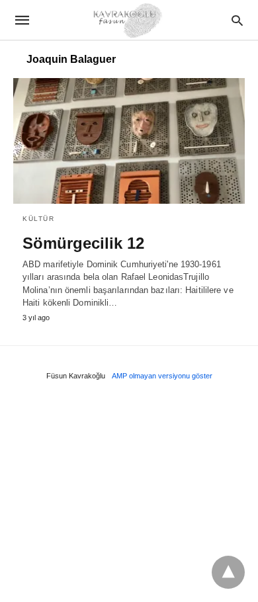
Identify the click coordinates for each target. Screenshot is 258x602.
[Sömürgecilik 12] (129, 141)
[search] (237, 20)
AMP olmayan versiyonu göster (162, 376)
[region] (129, 495)
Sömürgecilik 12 (83, 243)
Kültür (38, 218)
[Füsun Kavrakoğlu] (128, 19)
